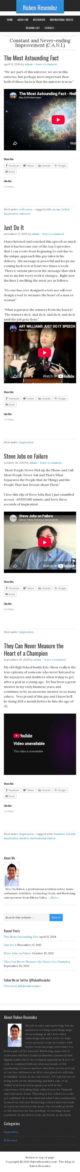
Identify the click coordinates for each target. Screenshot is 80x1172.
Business (59, 834)
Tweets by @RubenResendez (22, 986)
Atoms (56, 209)
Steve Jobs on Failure (26, 456)
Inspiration (11, 213)
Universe (24, 213)
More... (55, 897)
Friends (70, 834)
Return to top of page (40, 1157)
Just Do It (14, 227)
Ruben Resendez (40, 7)
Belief (65, 209)
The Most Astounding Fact (31, 57)
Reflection (25, 209)
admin (28, 64)
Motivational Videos (43, 838)
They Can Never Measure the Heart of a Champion (33, 649)
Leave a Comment (46, 64)
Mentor (24, 838)
